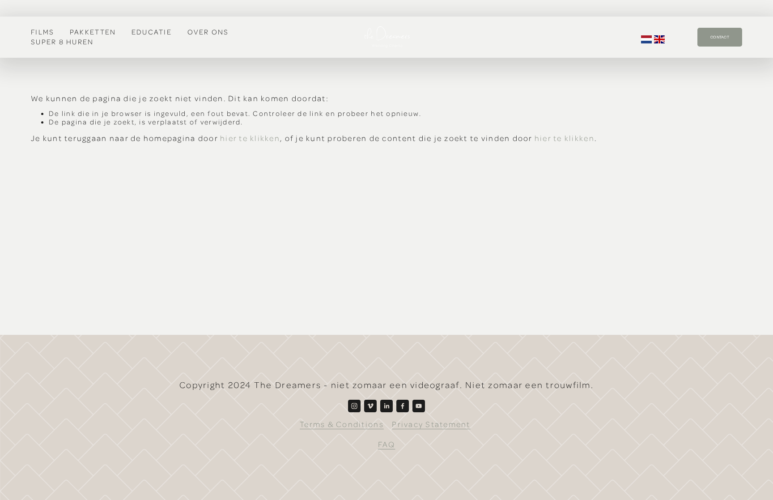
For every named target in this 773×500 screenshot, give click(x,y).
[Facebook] (402, 406)
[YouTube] (418, 406)
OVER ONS (208, 31)
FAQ (386, 444)
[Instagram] (354, 406)
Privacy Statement (431, 424)
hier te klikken (250, 138)
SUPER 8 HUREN (62, 41)
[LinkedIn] (386, 406)
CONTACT (719, 36)
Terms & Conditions (342, 424)
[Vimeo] (370, 406)
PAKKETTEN (93, 31)
